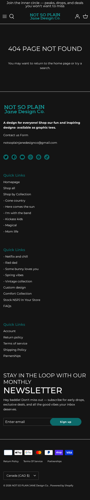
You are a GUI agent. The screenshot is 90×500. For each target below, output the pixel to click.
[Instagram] (30, 157)
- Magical (10, 225)
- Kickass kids (13, 219)
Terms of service (15, 343)
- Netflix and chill (15, 256)
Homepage (11, 182)
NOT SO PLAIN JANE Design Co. (30, 485)
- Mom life (10, 231)
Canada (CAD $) (18, 475)
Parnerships (12, 356)
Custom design (14, 287)
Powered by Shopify (61, 485)
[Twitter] (6, 157)
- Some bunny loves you (21, 269)
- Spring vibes (13, 275)
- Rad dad (10, 263)
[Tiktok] (46, 157)
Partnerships (55, 461)
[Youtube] (22, 157)
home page (62, 63)
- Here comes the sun (19, 207)
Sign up (65, 421)
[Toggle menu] (4, 16)
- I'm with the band (17, 213)
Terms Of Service (33, 461)
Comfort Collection (17, 293)
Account (9, 331)
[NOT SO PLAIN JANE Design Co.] (45, 16)
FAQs (7, 306)
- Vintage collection (17, 281)
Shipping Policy (14, 350)
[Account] (76, 16)
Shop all (9, 188)
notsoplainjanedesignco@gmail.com (30, 143)
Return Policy (11, 461)
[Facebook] (14, 157)
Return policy (13, 337)
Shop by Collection (17, 194)
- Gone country (14, 200)
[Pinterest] (38, 157)
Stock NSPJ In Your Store (21, 300)
